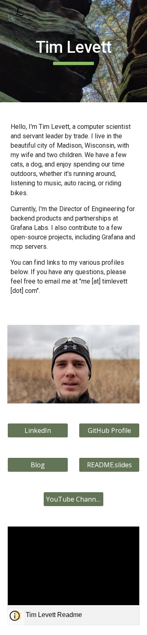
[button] (14, 618)
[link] (73, 576)
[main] (73, 51)
